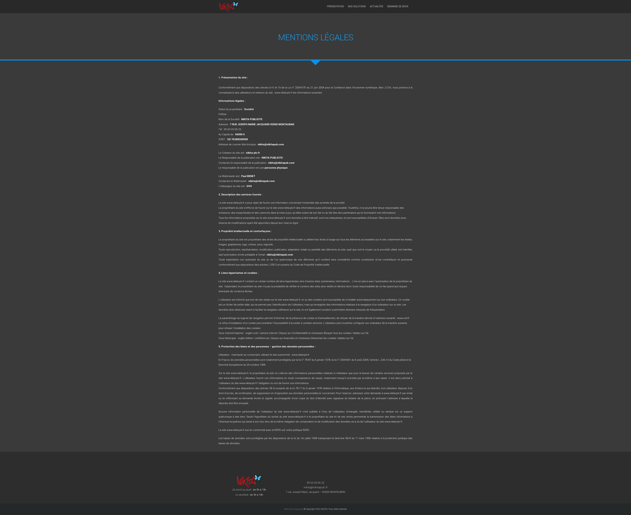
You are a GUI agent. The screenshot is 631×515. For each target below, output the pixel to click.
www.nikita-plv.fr (283, 92)
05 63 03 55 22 (232, 129)
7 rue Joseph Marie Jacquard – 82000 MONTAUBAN (315, 492)
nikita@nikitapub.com (261, 181)
